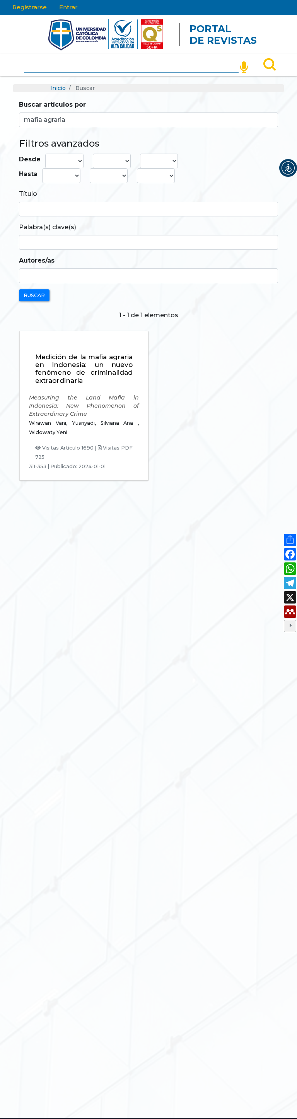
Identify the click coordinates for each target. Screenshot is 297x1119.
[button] (288, 168)
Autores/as (37, 260)
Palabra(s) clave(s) (47, 227)
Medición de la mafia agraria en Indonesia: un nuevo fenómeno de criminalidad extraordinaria (84, 368)
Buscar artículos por (52, 104)
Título (28, 193)
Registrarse (29, 7)
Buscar (34, 295)
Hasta (28, 174)
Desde (30, 159)
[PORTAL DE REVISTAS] (33, 34)
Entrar (68, 7)
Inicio (58, 88)
